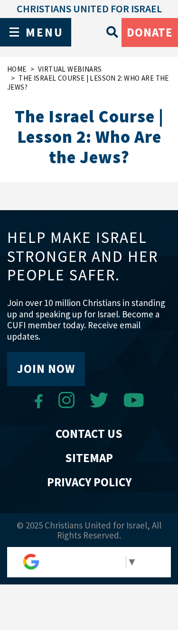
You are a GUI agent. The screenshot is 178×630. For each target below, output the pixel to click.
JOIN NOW (46, 368)
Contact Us (89, 433)
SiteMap (89, 457)
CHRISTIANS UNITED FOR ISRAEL (89, 8)
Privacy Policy (89, 482)
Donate (150, 32)
